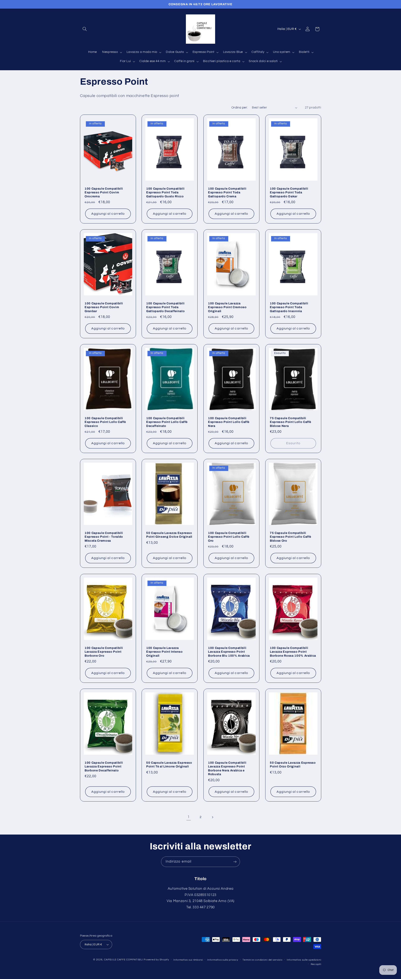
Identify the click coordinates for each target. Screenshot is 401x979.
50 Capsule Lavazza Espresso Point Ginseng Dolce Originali (169, 534)
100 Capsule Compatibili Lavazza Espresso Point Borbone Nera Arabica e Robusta (227, 768)
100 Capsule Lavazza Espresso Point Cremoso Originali (227, 307)
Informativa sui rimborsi (188, 960)
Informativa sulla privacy (222, 960)
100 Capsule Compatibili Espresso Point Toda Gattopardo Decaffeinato (165, 307)
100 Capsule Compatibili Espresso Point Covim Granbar (104, 307)
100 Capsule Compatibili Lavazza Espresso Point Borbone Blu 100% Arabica (229, 651)
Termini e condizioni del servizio (262, 960)
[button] (85, 29)
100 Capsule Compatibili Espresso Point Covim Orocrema (104, 192)
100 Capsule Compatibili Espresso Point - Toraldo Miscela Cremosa (104, 536)
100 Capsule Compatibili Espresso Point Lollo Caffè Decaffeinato (167, 422)
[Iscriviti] (235, 861)
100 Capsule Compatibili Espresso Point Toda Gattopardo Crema (227, 192)
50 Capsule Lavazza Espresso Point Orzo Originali (293, 764)
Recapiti (316, 964)
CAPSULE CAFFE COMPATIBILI (124, 960)
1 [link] (189, 817)
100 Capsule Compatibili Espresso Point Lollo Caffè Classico (105, 422)
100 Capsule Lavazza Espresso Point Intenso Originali (164, 651)
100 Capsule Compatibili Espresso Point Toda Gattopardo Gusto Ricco (165, 192)
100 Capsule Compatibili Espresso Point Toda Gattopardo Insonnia (289, 307)
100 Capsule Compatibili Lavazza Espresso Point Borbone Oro (104, 651)
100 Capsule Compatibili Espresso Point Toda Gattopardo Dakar (289, 192)
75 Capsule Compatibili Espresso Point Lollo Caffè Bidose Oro (290, 536)
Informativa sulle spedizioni (304, 960)
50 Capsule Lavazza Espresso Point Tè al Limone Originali (169, 764)
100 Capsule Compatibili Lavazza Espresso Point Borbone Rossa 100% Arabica (293, 651)
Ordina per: (239, 107)
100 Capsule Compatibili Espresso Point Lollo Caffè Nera (228, 422)
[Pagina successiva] (212, 817)
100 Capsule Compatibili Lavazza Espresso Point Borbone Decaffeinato (104, 766)
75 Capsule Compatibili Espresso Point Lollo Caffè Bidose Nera (290, 422)
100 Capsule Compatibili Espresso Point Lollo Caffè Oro (228, 536)
